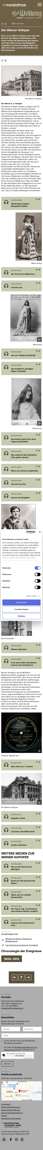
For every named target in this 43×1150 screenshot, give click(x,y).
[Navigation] (40, 5)
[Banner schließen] (40, 532)
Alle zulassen (21, 602)
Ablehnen (21, 616)
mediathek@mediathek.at (12, 1008)
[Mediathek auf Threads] (22, 1139)
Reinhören (16, 203)
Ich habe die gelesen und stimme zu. (20, 1048)
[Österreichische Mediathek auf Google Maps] (21, 1091)
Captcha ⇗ (28, 1058)
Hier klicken (19, 1056)
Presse (4, 1116)
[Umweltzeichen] (4, 1139)
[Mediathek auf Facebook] (10, 1139)
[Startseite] (14, 5)
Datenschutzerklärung (10, 1110)
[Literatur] (28, 977)
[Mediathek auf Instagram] (16, 1139)
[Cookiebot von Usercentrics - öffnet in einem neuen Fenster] (26, 532)
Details (31, 203)
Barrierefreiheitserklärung (12, 1113)
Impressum (6, 1104)
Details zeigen (31, 596)
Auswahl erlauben (21, 609)
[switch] (38, 574)
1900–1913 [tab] (11, 959)
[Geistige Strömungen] (15, 977)
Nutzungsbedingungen (10, 1107)
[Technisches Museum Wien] (11, 1125)
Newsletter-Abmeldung (11, 1118)
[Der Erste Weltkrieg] (26, 16)
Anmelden (7, 1064)
